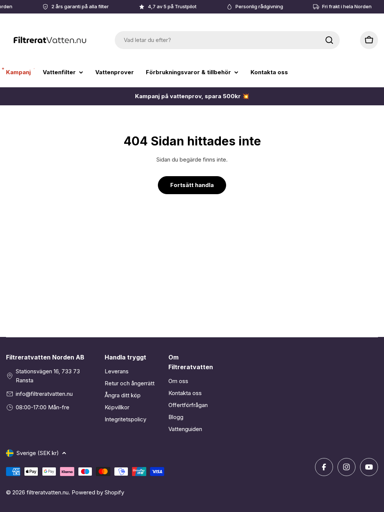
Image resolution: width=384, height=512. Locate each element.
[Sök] (329, 40)
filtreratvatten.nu (48, 492)
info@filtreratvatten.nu (44, 393)
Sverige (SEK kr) (37, 453)
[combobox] (227, 40)
